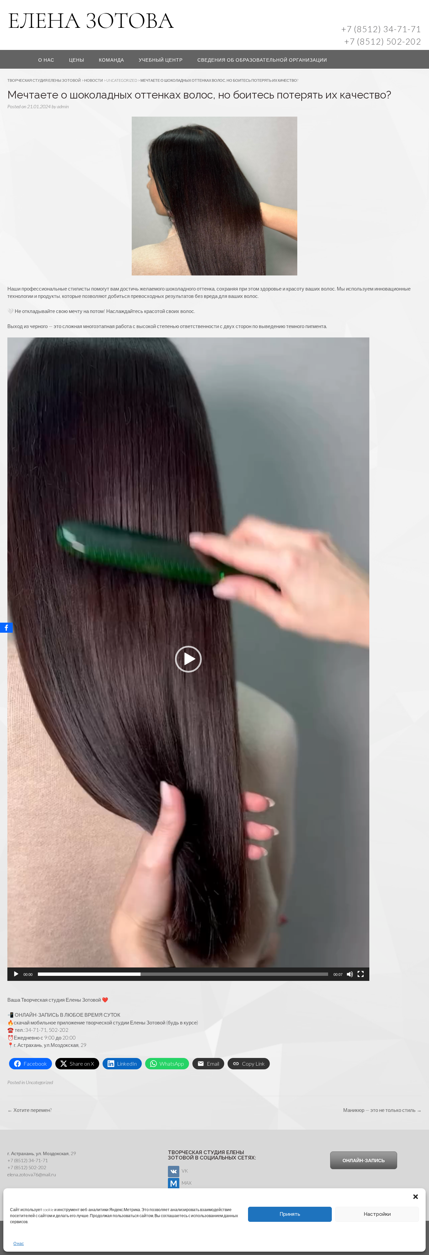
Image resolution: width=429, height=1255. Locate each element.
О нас (18, 1243)
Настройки (377, 1214)
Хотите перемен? (29, 1110)
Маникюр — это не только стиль (382, 1110)
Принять (290, 1214)
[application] (188, 659)
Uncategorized (39, 1082)
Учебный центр (161, 60)
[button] (415, 1196)
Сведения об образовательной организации (262, 60)
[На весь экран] (360, 974)
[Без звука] (350, 974)
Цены (76, 60)
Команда (111, 60)
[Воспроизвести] (16, 974)
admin (63, 106)
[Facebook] (6, 628)
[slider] (183, 974)
